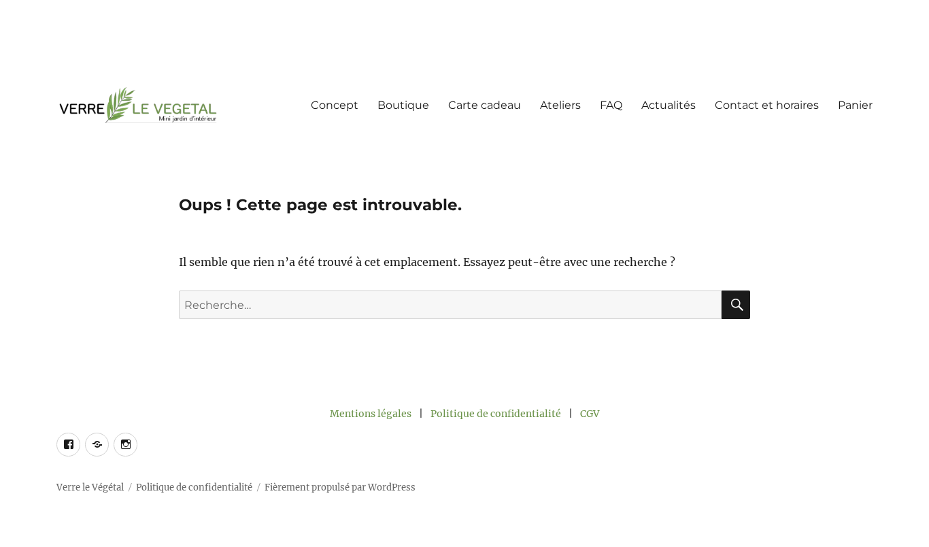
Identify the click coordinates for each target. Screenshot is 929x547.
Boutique (403, 105)
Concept (334, 105)
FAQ (611, 105)
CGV (589, 414)
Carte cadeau (484, 105)
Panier (855, 105)
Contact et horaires (767, 105)
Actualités (668, 105)
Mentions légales (370, 414)
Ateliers (560, 105)
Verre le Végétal (90, 487)
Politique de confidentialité (495, 414)
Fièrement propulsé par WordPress (340, 487)
